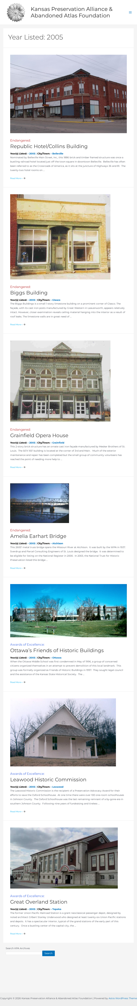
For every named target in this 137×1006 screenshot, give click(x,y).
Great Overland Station (38, 899)
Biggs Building (29, 290)
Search (48, 953)
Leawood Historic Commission (48, 777)
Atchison (57, 543)
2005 (32, 153)
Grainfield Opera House (39, 433)
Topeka (56, 909)
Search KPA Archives (18, 948)
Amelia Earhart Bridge (38, 533)
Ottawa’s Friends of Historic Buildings (57, 648)
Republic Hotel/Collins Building (49, 144)
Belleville (57, 153)
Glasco (56, 300)
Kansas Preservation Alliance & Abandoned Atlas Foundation (71, 12)
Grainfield (58, 442)
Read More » (16, 178)
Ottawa (56, 657)
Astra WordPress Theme (123, 998)
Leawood (57, 786)
